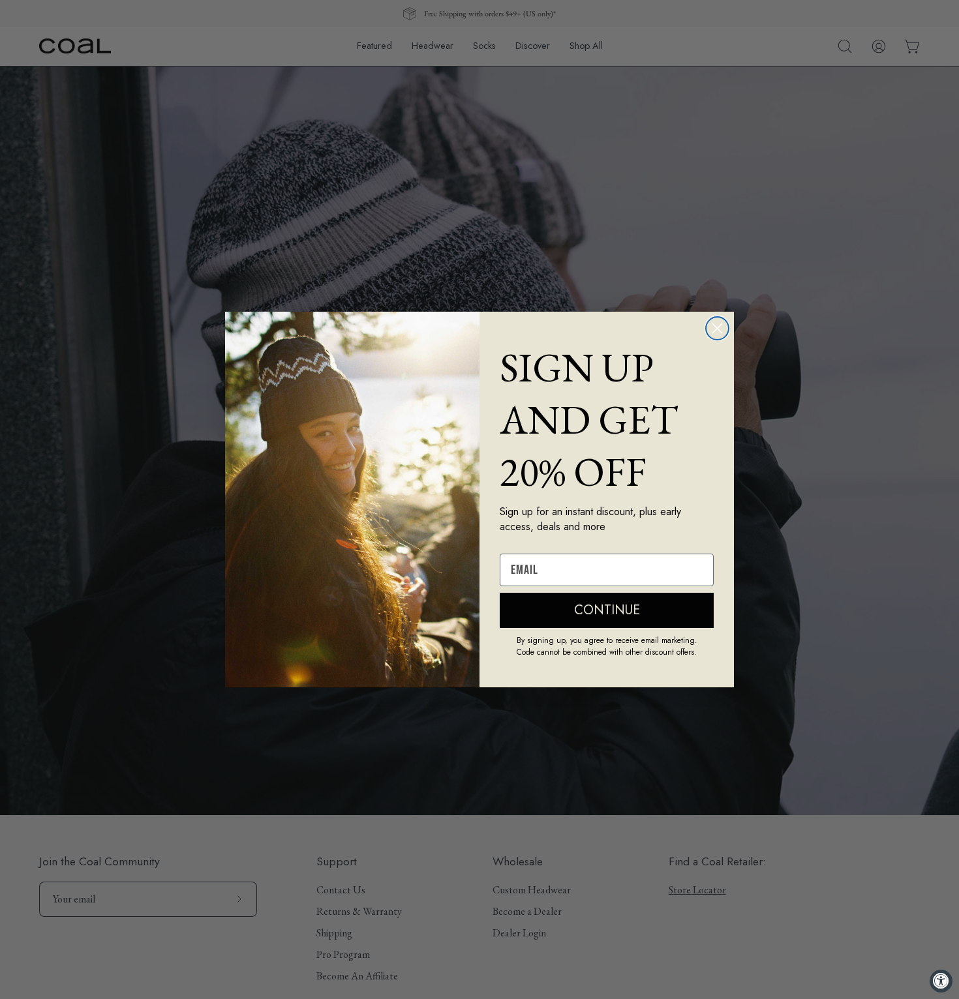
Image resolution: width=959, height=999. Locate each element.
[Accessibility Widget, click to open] (941, 981)
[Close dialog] (717, 328)
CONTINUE (607, 610)
